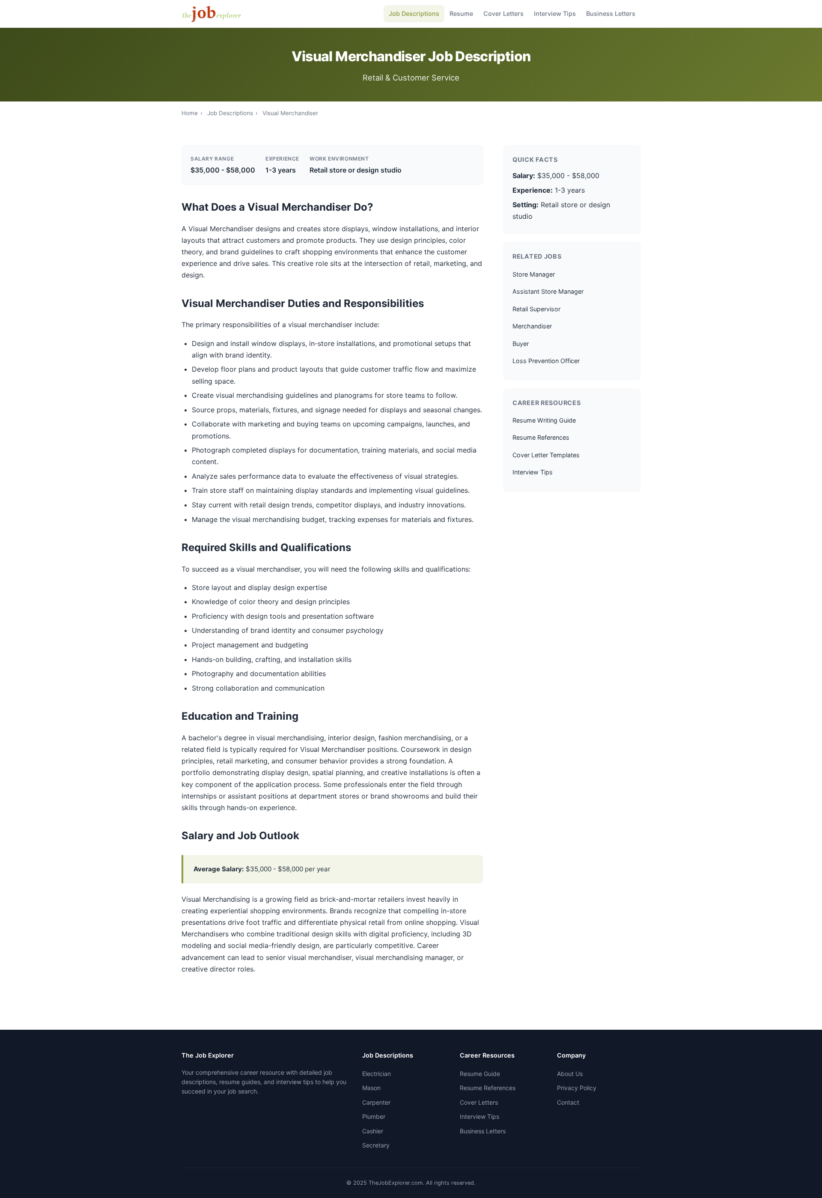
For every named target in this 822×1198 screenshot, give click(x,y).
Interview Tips (555, 13)
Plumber (373, 1116)
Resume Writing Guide (544, 420)
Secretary (376, 1145)
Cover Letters (503, 13)
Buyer (520, 343)
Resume (461, 13)
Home (190, 113)
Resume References (540, 437)
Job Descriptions (414, 13)
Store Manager (533, 274)
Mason (371, 1087)
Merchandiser (532, 326)
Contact (568, 1102)
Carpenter (376, 1102)
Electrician (376, 1073)
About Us (570, 1073)
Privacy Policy (576, 1087)
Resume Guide (480, 1073)
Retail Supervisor (536, 309)
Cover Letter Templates (546, 455)
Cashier (372, 1131)
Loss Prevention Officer (546, 360)
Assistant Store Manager (548, 291)
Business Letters (610, 13)
